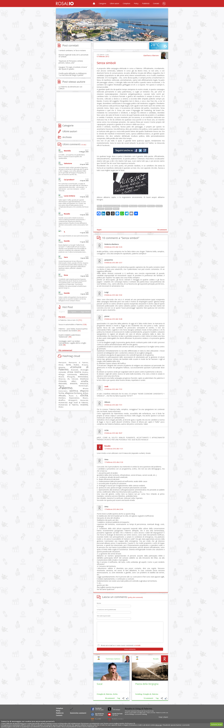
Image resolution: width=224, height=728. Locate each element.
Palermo (155, 694)
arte (69, 364)
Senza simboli (106, 63)
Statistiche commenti (78, 713)
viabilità (84, 405)
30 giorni (62, 312)
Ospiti (99, 230)
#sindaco (108, 209)
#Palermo (151, 206)
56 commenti (110, 698)
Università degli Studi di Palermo (74, 402)
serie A (73, 396)
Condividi (162, 698)
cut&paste (165, 717)
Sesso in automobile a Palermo (73, 324)
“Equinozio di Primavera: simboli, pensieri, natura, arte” (71, 62)
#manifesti (142, 206)
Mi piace (166, 698)
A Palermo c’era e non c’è (70, 320)
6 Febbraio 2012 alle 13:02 (113, 295)
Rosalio (107, 446)
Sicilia (115, 694)
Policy (136, 3)
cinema (62, 367)
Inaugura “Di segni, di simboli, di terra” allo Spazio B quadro (73, 68)
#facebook (133, 206)
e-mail (153, 712)
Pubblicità (145, 3)
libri (74, 381)
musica (84, 383)
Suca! (99, 683)
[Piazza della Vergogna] (150, 671)
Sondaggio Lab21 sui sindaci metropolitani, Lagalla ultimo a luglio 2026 (72, 343)
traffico (62, 400)
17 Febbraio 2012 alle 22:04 (113, 509)
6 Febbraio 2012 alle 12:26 (113, 247)
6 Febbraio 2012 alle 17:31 (113, 405)
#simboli (100, 209)
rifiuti (86, 393)
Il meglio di (147, 694)
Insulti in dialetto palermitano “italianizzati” (69, 336)
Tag (157, 698)
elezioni (84, 374)
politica (74, 390)
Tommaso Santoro (113, 659)
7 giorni (73, 312)
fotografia (71, 377)
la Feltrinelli (73, 379)
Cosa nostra (74, 372)
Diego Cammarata (68, 374)
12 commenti (148, 698)
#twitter (116, 209)
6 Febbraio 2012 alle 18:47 (113, 433)
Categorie (102, 3)
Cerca (164, 3)
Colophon (126, 3)
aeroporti (63, 362)
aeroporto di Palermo (79, 363)
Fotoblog (138, 694)
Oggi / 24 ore (85, 312)
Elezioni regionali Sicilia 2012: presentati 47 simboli (73, 56)
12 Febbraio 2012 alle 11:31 (113, 449)
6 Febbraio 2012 (103, 56)
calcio (77, 365)
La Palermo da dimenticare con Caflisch (70, 88)
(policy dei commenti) (135, 597)
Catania (85, 365)
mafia (85, 381)
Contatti (156, 3)
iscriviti (137, 645)
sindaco (62, 398)
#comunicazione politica (112, 206)
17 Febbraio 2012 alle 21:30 (113, 462)
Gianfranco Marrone (151, 55)
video (61, 407)
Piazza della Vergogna (146, 683)
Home (94, 3)
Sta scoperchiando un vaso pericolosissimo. (73, 236)
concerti (75, 370)
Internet (62, 379)
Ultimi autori (114, 3)
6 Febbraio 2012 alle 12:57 (113, 263)
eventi (62, 377)
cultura (85, 372)
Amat (61, 365)
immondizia (83, 376)
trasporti (73, 400)
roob (106, 386)
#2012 (100, 206)
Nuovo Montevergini (74, 386)
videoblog (144, 714)
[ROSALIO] (65, 3)
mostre (74, 383)
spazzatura (74, 398)
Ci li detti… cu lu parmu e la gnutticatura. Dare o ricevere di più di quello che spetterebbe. (72, 156)
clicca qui (158, 725)
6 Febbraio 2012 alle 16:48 (113, 319)
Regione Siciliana (74, 393)
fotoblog (131, 714)
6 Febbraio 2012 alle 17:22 (113, 389)
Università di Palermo (69, 405)
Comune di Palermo (73, 368)
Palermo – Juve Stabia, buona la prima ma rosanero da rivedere (73, 330)
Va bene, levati (216, 724)
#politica (159, 206)
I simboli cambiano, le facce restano (72, 50)
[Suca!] (111, 671)
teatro (86, 398)
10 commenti (162, 230)
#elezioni (125, 206)
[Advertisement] (112, 24)
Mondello (63, 383)
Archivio (67, 137)
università (84, 400)
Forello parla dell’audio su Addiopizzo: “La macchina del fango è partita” (73, 74)
